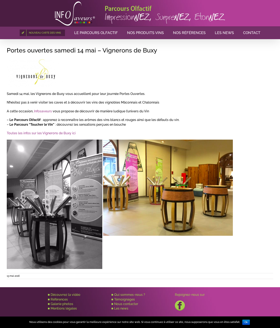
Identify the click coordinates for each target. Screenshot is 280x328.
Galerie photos (62, 304)
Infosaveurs (43, 111)
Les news (121, 308)
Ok (246, 322)
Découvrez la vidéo (65, 295)
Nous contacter (126, 304)
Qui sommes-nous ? (129, 295)
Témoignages (124, 299)
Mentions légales (64, 308)
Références (59, 299)
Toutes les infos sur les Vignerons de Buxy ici (41, 133)
